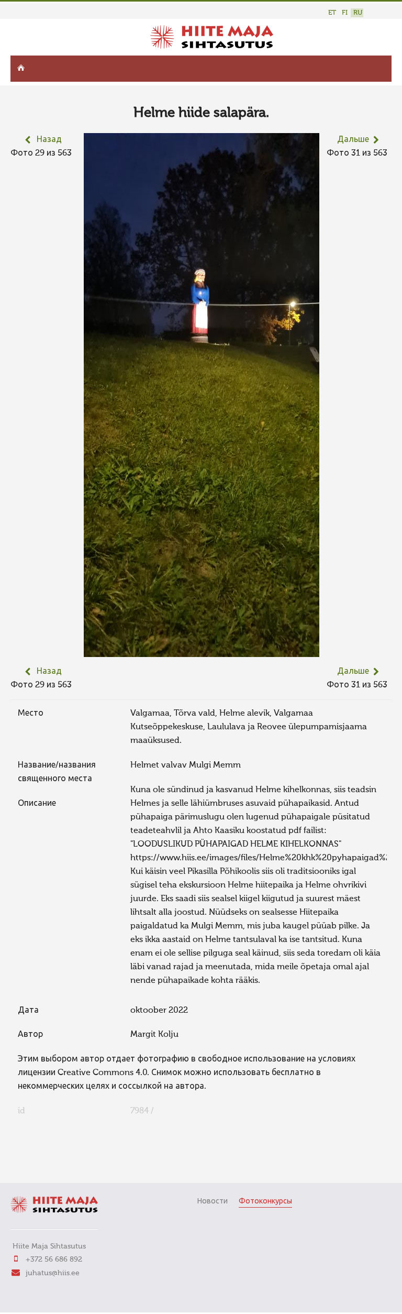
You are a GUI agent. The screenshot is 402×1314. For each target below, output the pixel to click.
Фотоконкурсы (265, 1201)
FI (345, 12)
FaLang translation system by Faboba (47, 1160)
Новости (212, 1201)
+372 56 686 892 (54, 1259)
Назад (49, 140)
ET (332, 12)
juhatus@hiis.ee (53, 1273)
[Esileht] (211, 46)
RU (357, 12)
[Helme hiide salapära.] (201, 650)
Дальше (353, 140)
